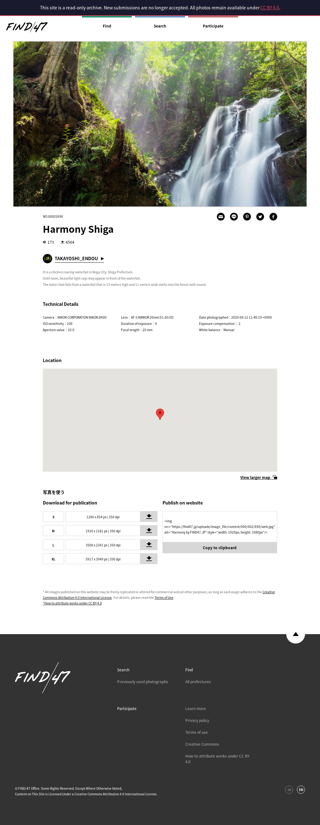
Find (107, 26)
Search (160, 26)
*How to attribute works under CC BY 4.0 (72, 603)
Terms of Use (164, 597)
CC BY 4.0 (269, 7)
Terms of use (196, 732)
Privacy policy (197, 720)
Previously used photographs (142, 681)
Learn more (195, 708)
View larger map (255, 477)
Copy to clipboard (220, 547)
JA (289, 789)
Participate (213, 26)
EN (301, 789)
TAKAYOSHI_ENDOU (76, 258)
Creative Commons (202, 744)
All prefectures (198, 681)
